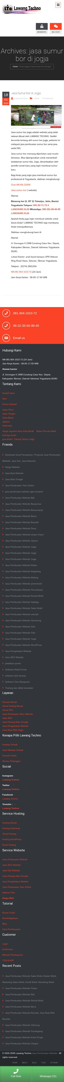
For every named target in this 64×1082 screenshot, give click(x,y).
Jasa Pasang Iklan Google (15, 722)
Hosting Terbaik (10, 744)
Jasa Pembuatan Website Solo (20, 626)
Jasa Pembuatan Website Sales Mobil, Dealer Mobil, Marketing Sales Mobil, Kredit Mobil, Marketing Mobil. (29, 979)
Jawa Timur (8, 409)
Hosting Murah (9, 823)
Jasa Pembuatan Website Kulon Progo (24, 1037)
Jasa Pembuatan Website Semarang (23, 620)
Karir (4, 398)
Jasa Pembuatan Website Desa (20, 528)
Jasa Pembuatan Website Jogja (20, 547)
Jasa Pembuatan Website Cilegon (21, 1043)
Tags (43, 1063)
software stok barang (15, 675)
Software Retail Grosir (16, 669)
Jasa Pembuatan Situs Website (17, 714)
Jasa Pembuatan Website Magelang (23, 571)
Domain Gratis (9, 755)
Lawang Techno (21, 98)
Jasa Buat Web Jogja (12, 730)
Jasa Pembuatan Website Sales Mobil (23, 608)
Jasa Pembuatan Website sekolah (22, 614)
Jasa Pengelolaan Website (18, 651)
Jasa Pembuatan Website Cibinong (22, 1025)
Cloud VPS (7, 710)
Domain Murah (9, 702)
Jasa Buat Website (14, 473)
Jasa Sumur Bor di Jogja (26, 93)
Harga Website (12, 467)
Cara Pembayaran (11, 929)
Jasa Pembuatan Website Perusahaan (24, 590)
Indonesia (7, 425)
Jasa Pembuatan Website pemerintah (23, 583)
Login (5, 944)
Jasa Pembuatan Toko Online (19, 485)
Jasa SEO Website (14, 657)
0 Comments (47, 98)
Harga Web (8, 898)
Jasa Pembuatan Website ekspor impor (24, 534)
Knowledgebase (10, 918)
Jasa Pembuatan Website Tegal (20, 639)
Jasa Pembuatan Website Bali (19, 498)
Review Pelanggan (11, 761)
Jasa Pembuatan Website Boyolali (22, 522)
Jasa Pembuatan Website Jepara (21, 540)
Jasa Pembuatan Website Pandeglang (24, 1031)
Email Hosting (9, 845)
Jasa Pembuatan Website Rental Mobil (24, 596)
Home (15, 66)
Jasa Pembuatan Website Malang (21, 577)
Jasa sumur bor (18, 190)
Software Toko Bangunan (17, 682)
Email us (19, 338)
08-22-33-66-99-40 (26, 325)
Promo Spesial (9, 404)
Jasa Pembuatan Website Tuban (21, 988)
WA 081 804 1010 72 (21, 272)
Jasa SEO (7, 718)
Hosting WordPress (11, 839)
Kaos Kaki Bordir (26, 431)
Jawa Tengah (8, 413)
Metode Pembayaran (12, 955)
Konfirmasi (7, 949)
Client (36, 98)
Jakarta (6, 421)
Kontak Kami (8, 393)
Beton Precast (43, 431)
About (25, 1063)
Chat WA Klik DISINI (20, 184)
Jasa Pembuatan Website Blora (20, 1006)
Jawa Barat (7, 417)
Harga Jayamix (9, 431)
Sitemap (54, 1063)
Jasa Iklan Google (14, 479)
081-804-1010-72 (25, 313)
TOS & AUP (8, 960)
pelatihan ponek (13, 663)
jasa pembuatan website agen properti (24, 491)
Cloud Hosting (9, 834)
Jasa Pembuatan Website (14, 859)
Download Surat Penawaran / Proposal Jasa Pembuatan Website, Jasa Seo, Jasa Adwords (31, 458)
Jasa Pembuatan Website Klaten (21, 565)
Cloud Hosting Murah (12, 706)
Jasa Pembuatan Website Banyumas (23, 504)
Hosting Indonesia (11, 828)
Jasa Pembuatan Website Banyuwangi (24, 510)
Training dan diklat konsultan (19, 688)
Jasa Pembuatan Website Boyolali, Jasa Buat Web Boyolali (28, 1016)
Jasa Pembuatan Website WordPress (23, 645)
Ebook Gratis (8, 912)
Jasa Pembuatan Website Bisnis (21, 516)
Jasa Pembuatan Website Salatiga (22, 602)
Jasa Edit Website (11, 870)
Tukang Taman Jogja (24, 439)
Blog (4, 923)
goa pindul (7, 439)
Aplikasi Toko (8, 892)
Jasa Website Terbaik (12, 750)
